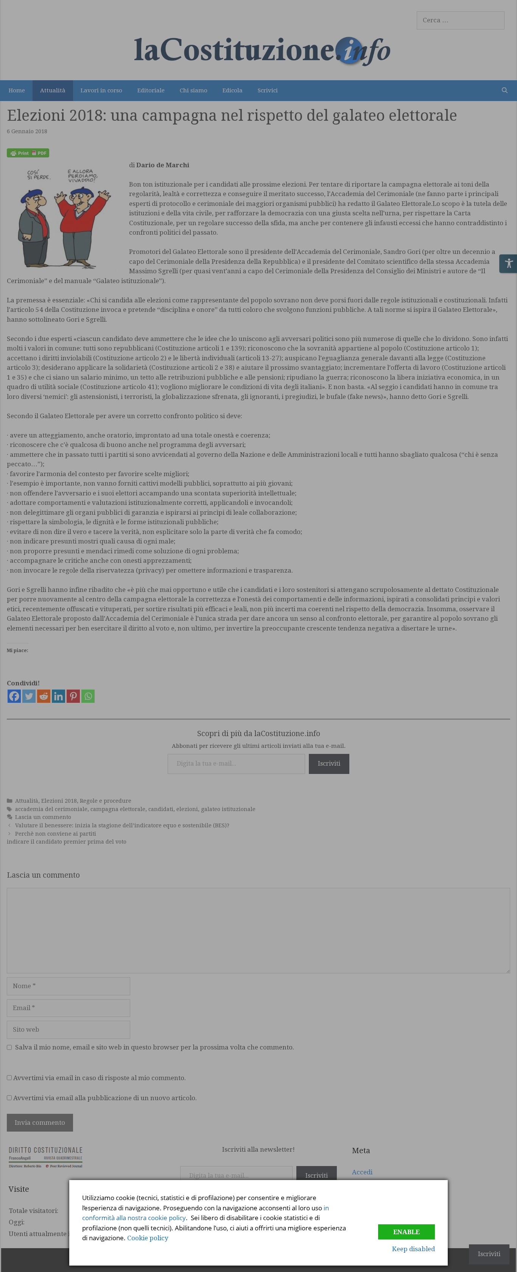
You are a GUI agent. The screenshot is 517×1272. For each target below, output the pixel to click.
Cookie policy (147, 1238)
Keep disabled (413, 1249)
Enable (406, 1232)
